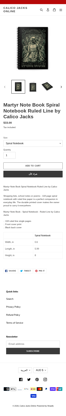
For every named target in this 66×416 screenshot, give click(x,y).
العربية (24, 370)
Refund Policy (13, 315)
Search (9, 299)
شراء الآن (33, 174)
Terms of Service (14, 322)
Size (5, 138)
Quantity (7, 150)
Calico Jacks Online (15, 9)
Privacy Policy (13, 306)
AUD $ (39, 370)
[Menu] (61, 9)
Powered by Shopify (45, 406)
